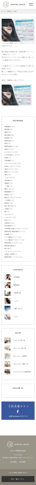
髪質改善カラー (9, 146)
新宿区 (6, 203)
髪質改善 (7, 141)
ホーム (3, 11)
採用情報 (22, 462)
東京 (6, 143)
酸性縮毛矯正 (9, 246)
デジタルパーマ (9, 152)
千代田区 (7, 200)
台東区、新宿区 (9, 254)
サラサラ (7, 214)
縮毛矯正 (7, 135)
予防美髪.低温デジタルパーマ (14, 228)
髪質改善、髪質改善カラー (13, 231)
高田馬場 (7, 192)
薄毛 (6, 175)
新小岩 (6, 248)
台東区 (6, 209)
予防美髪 (7, 160)
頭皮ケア (7, 149)
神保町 (6, 183)
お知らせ (9, 11)
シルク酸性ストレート (11, 237)
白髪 (6, 158)
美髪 (6, 132)
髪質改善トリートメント (12, 257)
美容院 (6, 138)
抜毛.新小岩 (8, 206)
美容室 (6, 129)
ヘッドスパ (8, 177)
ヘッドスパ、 (8, 217)
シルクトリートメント (11, 251)
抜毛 (6, 220)
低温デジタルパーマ (11, 166)
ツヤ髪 (6, 186)
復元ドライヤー (9, 169)
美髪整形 (7, 126)
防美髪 (6, 234)
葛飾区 (6, 195)
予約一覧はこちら (17, 479)
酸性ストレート (9, 172)
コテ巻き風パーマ (10, 155)
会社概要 (13, 462)
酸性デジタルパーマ (11, 197)
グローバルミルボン (11, 163)
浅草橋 (6, 180)
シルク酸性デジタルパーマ (13, 240)
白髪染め (7, 223)
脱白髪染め (8, 226)
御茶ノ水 (7, 189)
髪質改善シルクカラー (11, 243)
